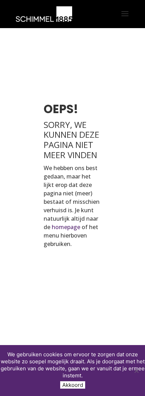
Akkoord (72, 385)
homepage (66, 227)
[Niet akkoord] (136, 370)
